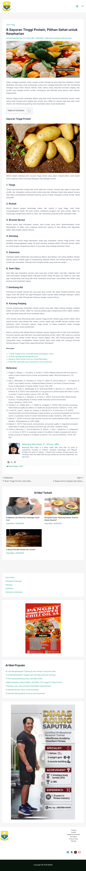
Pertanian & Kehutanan (14, 592)
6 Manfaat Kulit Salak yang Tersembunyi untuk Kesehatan (30, 362)
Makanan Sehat (66, 38)
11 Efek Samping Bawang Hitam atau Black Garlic (23, 679)
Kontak (73, 832)
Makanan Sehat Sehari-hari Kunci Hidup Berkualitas (28, 359)
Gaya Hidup (10, 25)
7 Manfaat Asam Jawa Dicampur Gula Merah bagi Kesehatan (28, 686)
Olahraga (8, 585)
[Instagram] (15, 462)
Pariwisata (9, 588)
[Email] (79, 852)
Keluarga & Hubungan (13, 581)
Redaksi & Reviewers (73, 834)
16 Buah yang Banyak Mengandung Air (23, 356)
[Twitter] (12, 462)
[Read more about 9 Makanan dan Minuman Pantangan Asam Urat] (24, 506)
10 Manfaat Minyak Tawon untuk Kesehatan (22, 690)
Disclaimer (73, 836)
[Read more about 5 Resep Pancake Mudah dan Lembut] (24, 538)
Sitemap (73, 841)
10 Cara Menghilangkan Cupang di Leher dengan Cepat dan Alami (30, 671)
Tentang (73, 830)
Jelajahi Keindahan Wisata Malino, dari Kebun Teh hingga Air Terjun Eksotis (33, 682)
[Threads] (75, 852)
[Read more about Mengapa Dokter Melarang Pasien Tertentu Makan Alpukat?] (62, 506)
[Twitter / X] (71, 852)
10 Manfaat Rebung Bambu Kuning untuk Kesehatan (25, 693)
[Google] (9, 462)
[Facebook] (68, 852)
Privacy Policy (73, 839)
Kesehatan (57, 38)
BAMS (50, 865)
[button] (83, 6)
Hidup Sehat (49, 38)
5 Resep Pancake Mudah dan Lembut (20, 550)
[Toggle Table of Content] (27, 111)
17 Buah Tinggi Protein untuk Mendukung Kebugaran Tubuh (31, 354)
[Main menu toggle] (77, 6)
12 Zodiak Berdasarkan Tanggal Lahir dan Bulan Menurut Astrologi (30, 675)
